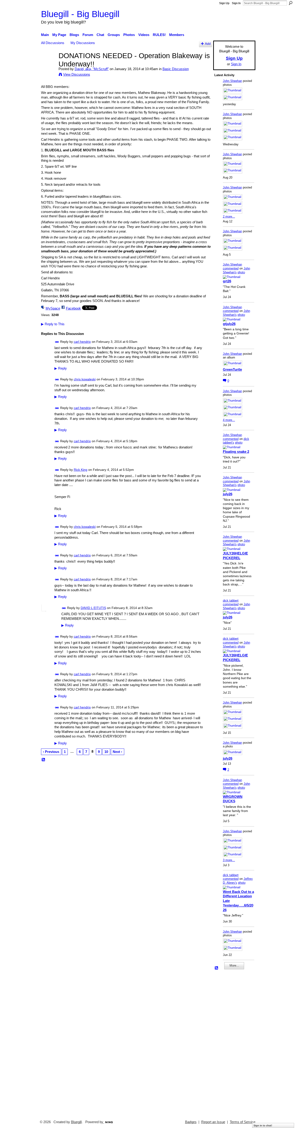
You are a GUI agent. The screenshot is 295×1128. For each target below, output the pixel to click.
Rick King (80, 469)
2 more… (229, 216)
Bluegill (76, 1122)
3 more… (229, 860)
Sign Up (224, 3)
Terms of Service (242, 1122)
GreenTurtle (232, 369)
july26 (227, 494)
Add (208, 43)
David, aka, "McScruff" (92, 69)
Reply (60, 368)
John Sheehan (232, 81)
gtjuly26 (229, 324)
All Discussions (52, 43)
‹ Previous (51, 752)
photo (241, 272)
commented (231, 268)
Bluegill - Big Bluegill (80, 14)
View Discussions (76, 74)
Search (290, 3)
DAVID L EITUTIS (93, 608)
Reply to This (53, 324)
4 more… (229, 420)
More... (234, 965)
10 (106, 752)
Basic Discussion (175, 69)
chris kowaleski (85, 379)
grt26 (227, 281)
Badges (191, 1122)
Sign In (236, 3)
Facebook (73, 308)
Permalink (57, 342)
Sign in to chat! (263, 1125)
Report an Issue (213, 1122)
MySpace (53, 308)
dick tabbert (231, 600)
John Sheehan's (236, 270)
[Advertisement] (228, 1042)
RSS (43, 760)
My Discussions (83, 43)
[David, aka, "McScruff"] (48, 64)
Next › (117, 752)
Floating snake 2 (236, 452)
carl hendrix (82, 341)
